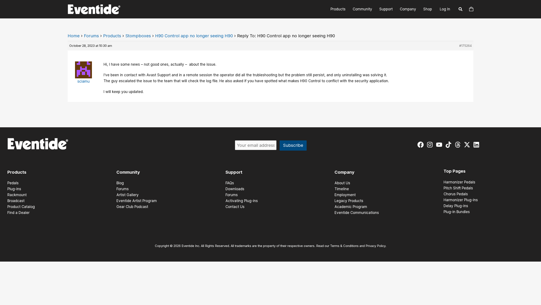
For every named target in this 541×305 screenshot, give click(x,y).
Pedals (13, 183)
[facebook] (421, 144)
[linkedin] (477, 144)
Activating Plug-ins (241, 201)
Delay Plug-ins (456, 206)
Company (408, 9)
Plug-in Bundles (457, 212)
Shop (427, 9)
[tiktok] (449, 144)
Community (362, 9)
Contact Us (235, 207)
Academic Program (351, 207)
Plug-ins (14, 189)
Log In (445, 9)
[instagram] (431, 144)
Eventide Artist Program (136, 201)
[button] (461, 9)
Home (74, 35)
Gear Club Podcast (132, 207)
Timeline (342, 189)
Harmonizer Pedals (459, 182)
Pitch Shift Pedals (458, 188)
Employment (345, 195)
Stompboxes (138, 35)
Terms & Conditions (344, 246)
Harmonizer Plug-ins (461, 200)
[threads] (459, 144)
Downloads (234, 189)
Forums (91, 35)
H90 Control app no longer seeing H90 (194, 35)
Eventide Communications (357, 213)
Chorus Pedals (456, 194)
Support (386, 9)
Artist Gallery (127, 195)
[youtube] (440, 144)
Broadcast (16, 201)
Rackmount (17, 195)
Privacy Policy (375, 246)
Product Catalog (21, 207)
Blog (120, 183)
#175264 (465, 46)
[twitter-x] (468, 144)
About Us (342, 183)
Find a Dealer (18, 213)
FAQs (229, 183)
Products (338, 9)
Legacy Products (349, 201)
